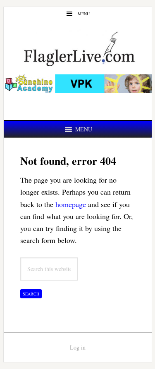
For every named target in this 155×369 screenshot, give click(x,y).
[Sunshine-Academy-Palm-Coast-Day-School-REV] (78, 88)
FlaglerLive (78, 48)
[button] (83, 129)
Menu (84, 14)
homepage (70, 204)
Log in (78, 347)
